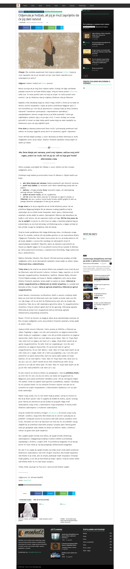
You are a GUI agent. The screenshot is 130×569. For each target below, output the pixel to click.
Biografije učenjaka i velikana (102, 279)
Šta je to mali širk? (97, 68)
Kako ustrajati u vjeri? (46, 519)
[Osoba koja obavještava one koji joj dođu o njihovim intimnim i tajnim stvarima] (97, 247)
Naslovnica (20, 9)
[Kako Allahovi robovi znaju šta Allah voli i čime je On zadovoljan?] (87, 35)
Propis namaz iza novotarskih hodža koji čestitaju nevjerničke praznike (101, 51)
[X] (109, 1)
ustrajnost (38, 484)
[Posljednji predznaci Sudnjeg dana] (88, 296)
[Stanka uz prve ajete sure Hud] (88, 287)
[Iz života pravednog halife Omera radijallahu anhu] (88, 278)
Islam (32, 5)
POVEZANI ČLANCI (25, 500)
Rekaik (85, 533)
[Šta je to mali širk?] (87, 70)
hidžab (65, 72)
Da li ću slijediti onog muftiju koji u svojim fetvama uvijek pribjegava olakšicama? (100, 60)
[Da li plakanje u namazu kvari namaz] (97, 20)
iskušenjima (53, 413)
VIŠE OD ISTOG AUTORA (41, 500)
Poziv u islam (87, 548)
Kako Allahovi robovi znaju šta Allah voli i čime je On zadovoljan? (101, 35)
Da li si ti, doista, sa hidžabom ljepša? (27, 519)
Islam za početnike (88, 542)
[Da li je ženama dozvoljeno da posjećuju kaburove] (87, 44)
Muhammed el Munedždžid (90, 263)
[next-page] (78, 500)
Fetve (63, 5)
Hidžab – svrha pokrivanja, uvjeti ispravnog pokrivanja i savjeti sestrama (69, 520)
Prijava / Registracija (23, 1)
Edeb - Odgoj (86, 550)
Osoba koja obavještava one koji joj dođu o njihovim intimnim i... (97, 259)
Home (25, 5)
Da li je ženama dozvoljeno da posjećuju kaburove (101, 43)
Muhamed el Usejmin (102, 27)
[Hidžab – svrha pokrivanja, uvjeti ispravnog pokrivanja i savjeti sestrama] (69, 510)
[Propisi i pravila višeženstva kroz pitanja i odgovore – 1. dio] (88, 305)
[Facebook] (106, 1)
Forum (92, 5)
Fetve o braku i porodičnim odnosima (33, 11)
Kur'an (48, 5)
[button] (111, 6)
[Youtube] (112, 1)
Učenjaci (72, 5)
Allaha (43, 83)
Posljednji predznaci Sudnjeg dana (100, 294)
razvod (31, 484)
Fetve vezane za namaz (89, 26)
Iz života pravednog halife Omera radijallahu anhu (102, 276)
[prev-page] (76, 500)
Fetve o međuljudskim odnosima (53, 11)
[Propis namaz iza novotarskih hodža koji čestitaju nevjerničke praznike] (87, 52)
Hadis (56, 5)
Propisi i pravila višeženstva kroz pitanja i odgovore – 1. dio (102, 304)
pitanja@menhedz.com (34, 552)
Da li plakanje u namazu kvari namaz (96, 24)
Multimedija (82, 5)
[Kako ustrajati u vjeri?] (48, 510)
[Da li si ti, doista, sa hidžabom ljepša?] (27, 510)
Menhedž (22, 22)
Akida (40, 5)
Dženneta (73, 91)
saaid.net (27, 480)
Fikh (96, 308)
